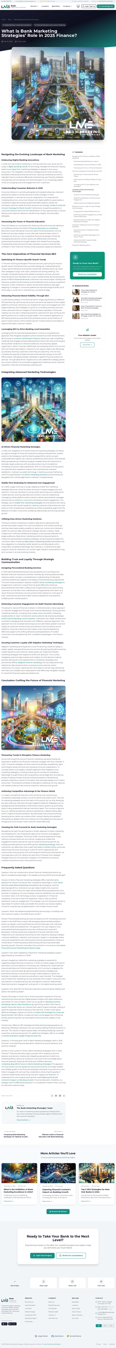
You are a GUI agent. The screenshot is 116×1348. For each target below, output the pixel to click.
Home (3, 19)
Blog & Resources (54, 1305)
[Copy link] (64, 1095)
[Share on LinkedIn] (60, 1095)
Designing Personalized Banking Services (87, 211)
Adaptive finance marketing (30, 663)
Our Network (52, 1308)
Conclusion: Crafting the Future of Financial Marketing (85, 226)
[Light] (105, 1325)
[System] (99, 1325)
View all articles (22, 1120)
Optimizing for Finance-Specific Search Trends (86, 175)
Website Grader (53, 1312)
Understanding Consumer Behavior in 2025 (87, 164)
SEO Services (29, 1302)
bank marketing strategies (51, 582)
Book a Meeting (77, 1315)
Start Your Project (44, 1256)
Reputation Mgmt (31, 1318)
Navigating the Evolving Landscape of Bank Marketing (86, 157)
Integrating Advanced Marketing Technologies (83, 190)
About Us (51, 1302)
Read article (8, 1201)
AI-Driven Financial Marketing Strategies (86, 195)
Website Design (30, 1312)
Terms (105, 1344)
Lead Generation (30, 1305)
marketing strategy (47, 845)
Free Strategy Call (107, 6)
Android (13, 1324)
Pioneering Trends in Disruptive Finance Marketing (86, 231)
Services (33, 6)
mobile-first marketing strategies (28, 503)
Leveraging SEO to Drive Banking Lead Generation (86, 185)
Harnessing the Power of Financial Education (88, 168)
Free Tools (75, 1318)
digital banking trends (18, 167)
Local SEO (28, 1308)
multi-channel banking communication (18, 619)
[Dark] (111, 1325)
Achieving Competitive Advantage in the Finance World (87, 236)
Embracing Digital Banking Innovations (86, 161)
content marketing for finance (27, 338)
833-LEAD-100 (105, 1307)
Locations (45, 6)
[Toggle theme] (78, 6)
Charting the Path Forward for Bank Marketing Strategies (85, 241)
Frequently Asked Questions (81, 245)
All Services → (29, 1321)
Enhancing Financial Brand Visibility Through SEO (87, 180)
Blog (9, 19)
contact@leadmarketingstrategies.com (25, 1)
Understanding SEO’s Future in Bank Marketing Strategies (26, 1064)
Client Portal (76, 1308)
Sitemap (112, 1344)
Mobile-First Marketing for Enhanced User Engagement (87, 199)
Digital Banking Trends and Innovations (26, 19)
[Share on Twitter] (52, 1095)
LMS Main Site (53, 1318)
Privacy (98, 1344)
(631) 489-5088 (105, 1309)
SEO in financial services (19, 279)
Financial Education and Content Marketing (50, 25)
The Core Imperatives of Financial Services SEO (87, 171)
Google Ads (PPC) (30, 1315)
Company (66, 6)
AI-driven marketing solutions (35, 475)
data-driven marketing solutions (38, 542)
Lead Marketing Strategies (52, 1344)
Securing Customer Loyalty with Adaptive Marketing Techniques (87, 220)
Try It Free (86, 345)
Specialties (56, 6)
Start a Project (76, 1312)
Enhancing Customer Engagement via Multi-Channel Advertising (88, 215)
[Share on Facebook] (56, 1095)
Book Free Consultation (87, 274)
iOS (5, 1324)
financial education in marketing (44, 228)
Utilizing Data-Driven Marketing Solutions (87, 203)
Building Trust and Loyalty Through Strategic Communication (86, 207)
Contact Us (51, 1315)
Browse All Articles (59, 1211)
